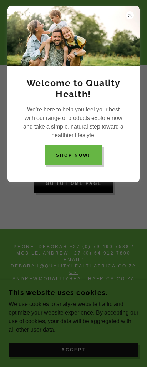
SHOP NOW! (73, 155)
